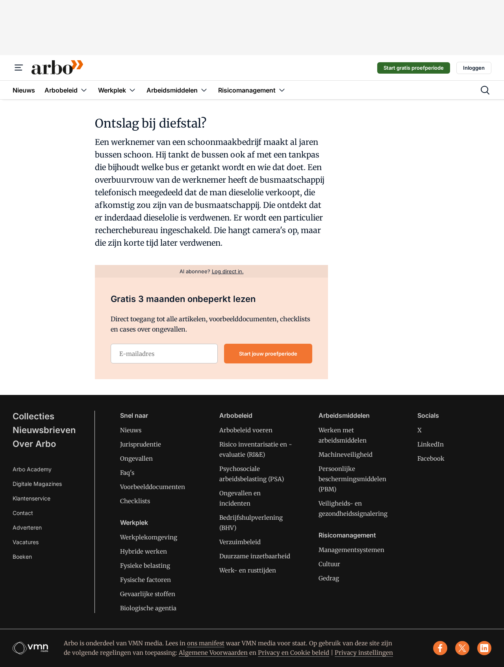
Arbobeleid (235, 415)
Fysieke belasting (145, 565)
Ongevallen (136, 458)
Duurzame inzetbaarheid (254, 556)
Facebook (431, 458)
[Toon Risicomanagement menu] (282, 90)
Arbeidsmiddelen (344, 415)
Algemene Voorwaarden (213, 652)
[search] (485, 90)
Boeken (22, 556)
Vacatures (26, 542)
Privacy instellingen (364, 652)
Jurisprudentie (140, 444)
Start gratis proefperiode (414, 68)
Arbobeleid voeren (245, 430)
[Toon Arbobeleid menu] (84, 90)
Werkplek (134, 522)
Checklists (135, 501)
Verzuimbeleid (240, 542)
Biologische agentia (148, 608)
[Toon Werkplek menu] (132, 90)
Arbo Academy (32, 469)
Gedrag (329, 578)
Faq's (127, 472)
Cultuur (329, 564)
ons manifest (205, 643)
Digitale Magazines (37, 483)
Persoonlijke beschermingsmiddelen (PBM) (352, 479)
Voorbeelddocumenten (152, 487)
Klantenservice (31, 498)
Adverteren (27, 527)
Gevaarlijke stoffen (147, 594)
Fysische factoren (145, 580)
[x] (462, 648)
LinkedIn (430, 444)
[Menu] (19, 68)
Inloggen (474, 68)
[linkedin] (484, 648)
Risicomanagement (347, 535)
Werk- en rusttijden (247, 570)
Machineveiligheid (345, 454)
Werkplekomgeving (148, 537)
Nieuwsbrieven (44, 430)
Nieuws (130, 430)
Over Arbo (34, 444)
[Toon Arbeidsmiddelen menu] (204, 90)
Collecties (33, 416)
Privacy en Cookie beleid (293, 652)
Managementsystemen (351, 550)
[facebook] (440, 648)
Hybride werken (143, 551)
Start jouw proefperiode (268, 353)
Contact (23, 513)
